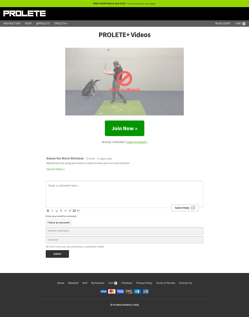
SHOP (28, 23)
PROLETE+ (61, 23)
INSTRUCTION (11, 23)
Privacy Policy (144, 283)
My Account (98, 283)
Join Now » (125, 128)
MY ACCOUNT (223, 23)
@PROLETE (43, 23)
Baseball (73, 283)
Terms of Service (165, 283)
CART (239, 23)
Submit (57, 253)
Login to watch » (137, 142)
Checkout (126, 283)
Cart (112, 283)
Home (60, 283)
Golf (84, 283)
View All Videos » (55, 169)
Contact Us (185, 283)
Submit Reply (182, 207)
